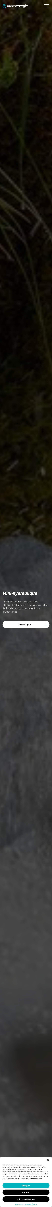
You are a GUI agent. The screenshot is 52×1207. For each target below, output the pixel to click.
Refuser (26, 1192)
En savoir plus (25, 624)
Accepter (26, 1185)
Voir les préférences (26, 1199)
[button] (48, 1160)
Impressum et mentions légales (26, 1204)
